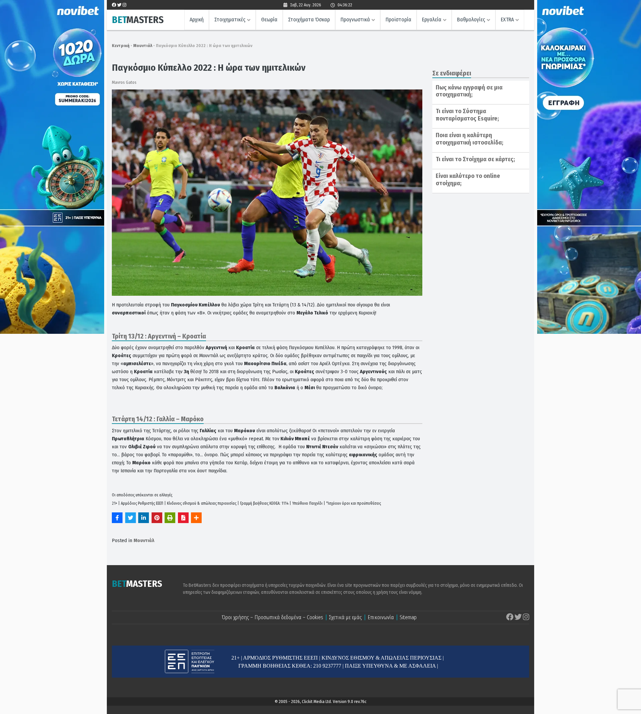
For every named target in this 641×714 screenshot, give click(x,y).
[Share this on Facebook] (117, 517)
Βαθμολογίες (471, 19)
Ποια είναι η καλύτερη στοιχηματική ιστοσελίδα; (469, 139)
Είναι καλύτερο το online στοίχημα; (468, 179)
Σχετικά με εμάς (345, 617)
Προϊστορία (398, 19)
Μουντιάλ (142, 45)
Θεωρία (269, 19)
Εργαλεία (431, 19)
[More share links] (196, 517)
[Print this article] (170, 517)
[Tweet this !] (130, 517)
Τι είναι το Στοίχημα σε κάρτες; (475, 159)
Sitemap (408, 617)
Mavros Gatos (124, 82)
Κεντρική (121, 45)
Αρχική (197, 19)
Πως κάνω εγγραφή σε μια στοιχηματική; (469, 91)
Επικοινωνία (381, 617)
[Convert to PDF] (183, 517)
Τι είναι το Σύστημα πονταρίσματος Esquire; (467, 114)
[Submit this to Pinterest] (157, 517)
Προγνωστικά (355, 19)
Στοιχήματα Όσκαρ (309, 19)
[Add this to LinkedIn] (143, 517)
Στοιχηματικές (229, 19)
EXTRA (507, 19)
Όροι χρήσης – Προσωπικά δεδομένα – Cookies (272, 617)
